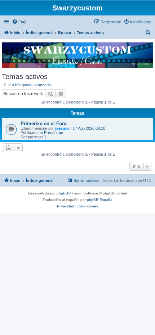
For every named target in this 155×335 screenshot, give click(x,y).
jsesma (61, 128)
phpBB (62, 193)
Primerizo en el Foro (44, 123)
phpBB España (99, 200)
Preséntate (53, 132)
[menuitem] (19, 22)
